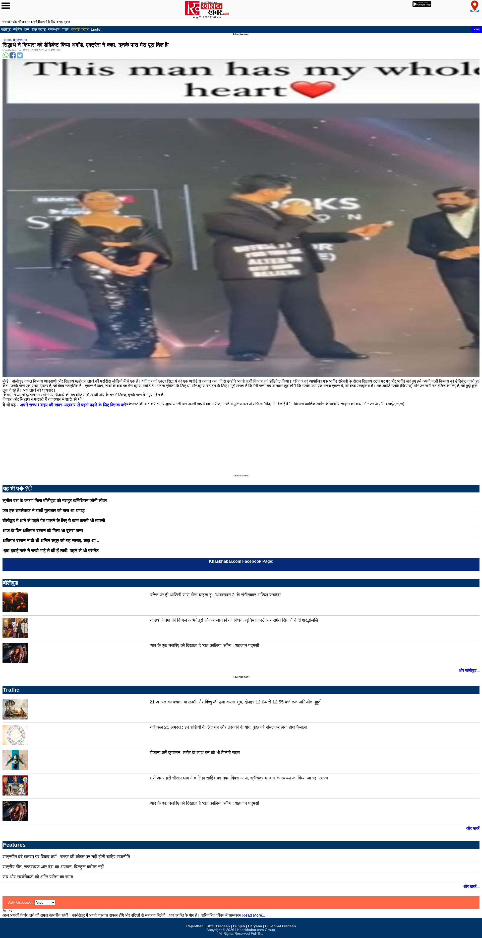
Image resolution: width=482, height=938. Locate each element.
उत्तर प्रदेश (39, 29)
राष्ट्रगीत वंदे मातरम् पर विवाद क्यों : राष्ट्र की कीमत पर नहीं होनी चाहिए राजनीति (66, 856)
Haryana (255, 926)
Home (7, 40)
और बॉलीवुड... (469, 670)
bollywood (20, 40)
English (96, 29)
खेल (26, 29)
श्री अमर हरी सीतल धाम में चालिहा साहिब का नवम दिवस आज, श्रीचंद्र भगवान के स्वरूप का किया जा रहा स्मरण (239, 777)
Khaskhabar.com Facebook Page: (241, 561)
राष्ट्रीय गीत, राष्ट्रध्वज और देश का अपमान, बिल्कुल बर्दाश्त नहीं (53, 866)
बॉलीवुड (6, 29)
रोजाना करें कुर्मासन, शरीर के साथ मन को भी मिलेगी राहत (195, 752)
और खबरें (472, 828)
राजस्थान (53, 29)
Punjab (239, 926)
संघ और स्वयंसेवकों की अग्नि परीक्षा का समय (38, 876)
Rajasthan (195, 926)
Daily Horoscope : (21, 902)
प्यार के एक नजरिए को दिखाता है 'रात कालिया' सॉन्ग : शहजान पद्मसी (204, 645)
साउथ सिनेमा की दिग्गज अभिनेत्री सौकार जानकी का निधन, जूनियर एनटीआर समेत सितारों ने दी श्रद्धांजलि (234, 620)
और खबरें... (471, 886)
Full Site (257, 933)
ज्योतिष (17, 29)
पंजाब (65, 29)
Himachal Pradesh (280, 926)
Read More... (253, 915)
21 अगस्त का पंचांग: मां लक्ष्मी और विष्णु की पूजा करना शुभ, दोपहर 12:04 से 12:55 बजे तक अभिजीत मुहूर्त (235, 701)
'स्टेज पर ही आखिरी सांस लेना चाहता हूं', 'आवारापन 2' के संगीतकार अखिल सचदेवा (215, 594)
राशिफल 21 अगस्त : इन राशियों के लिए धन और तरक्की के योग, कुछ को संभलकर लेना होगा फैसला (228, 727)
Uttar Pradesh (218, 926)
